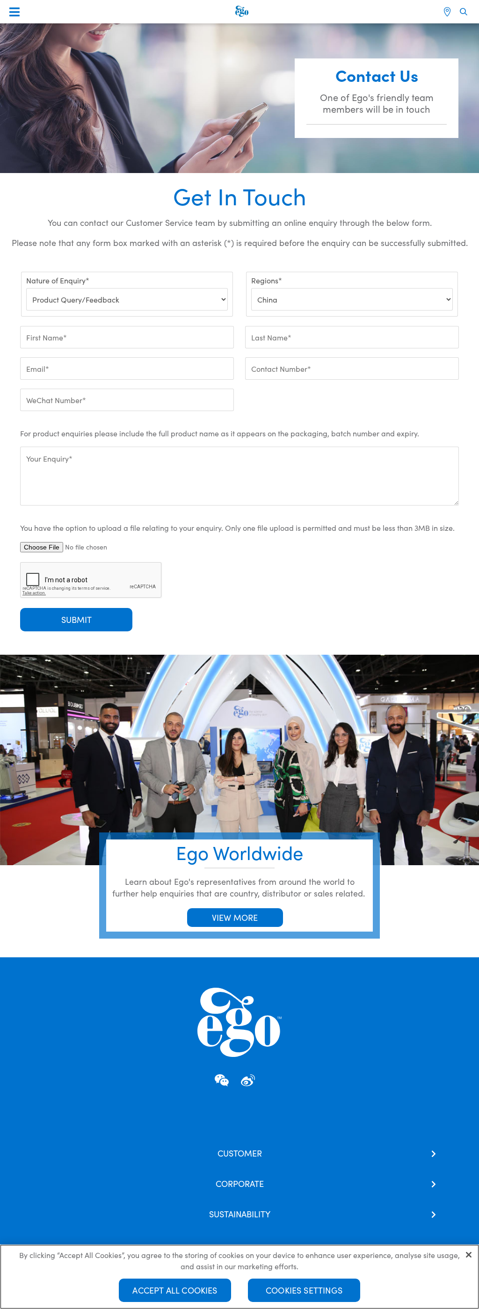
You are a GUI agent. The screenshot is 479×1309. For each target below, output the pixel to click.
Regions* (266, 280)
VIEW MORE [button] (235, 917)
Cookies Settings (304, 1290)
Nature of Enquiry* (57, 280)
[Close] (468, 1254)
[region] (239, 1276)
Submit (76, 619)
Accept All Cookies (174, 1290)
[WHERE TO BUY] (448, 11)
